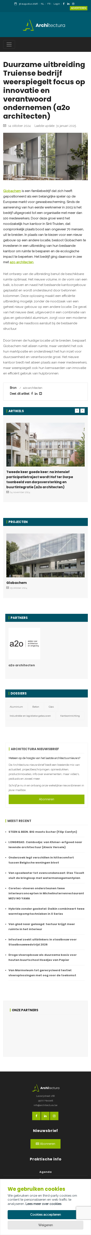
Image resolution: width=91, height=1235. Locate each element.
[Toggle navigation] (9, 44)
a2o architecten (21, 262)
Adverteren (78, 8)
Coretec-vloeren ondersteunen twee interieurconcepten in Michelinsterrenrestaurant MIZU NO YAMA (46, 893)
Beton (35, 706)
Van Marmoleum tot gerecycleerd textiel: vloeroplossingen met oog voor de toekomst (42, 972)
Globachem (12, 191)
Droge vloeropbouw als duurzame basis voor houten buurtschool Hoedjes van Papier (42, 957)
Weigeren (45, 1225)
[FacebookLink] (65, 4)
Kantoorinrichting (70, 715)
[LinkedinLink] (69, 4)
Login (57, 4)
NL (42, 4)
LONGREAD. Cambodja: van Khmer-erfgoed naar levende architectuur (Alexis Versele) (45, 844)
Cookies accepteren (45, 1214)
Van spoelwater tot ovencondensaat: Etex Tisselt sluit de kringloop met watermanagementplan (46, 875)
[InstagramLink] (74, 4)
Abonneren (46, 799)
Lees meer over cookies (43, 1204)
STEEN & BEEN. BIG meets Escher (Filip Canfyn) (42, 832)
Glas (51, 706)
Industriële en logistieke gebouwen (30, 715)
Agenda (45, 1172)
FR (48, 4)
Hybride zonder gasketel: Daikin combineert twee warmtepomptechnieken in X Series (46, 911)
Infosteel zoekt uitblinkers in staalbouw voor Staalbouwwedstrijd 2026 (42, 942)
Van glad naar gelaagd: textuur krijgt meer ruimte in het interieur (41, 926)
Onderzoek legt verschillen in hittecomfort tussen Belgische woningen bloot (41, 860)
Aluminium (16, 706)
